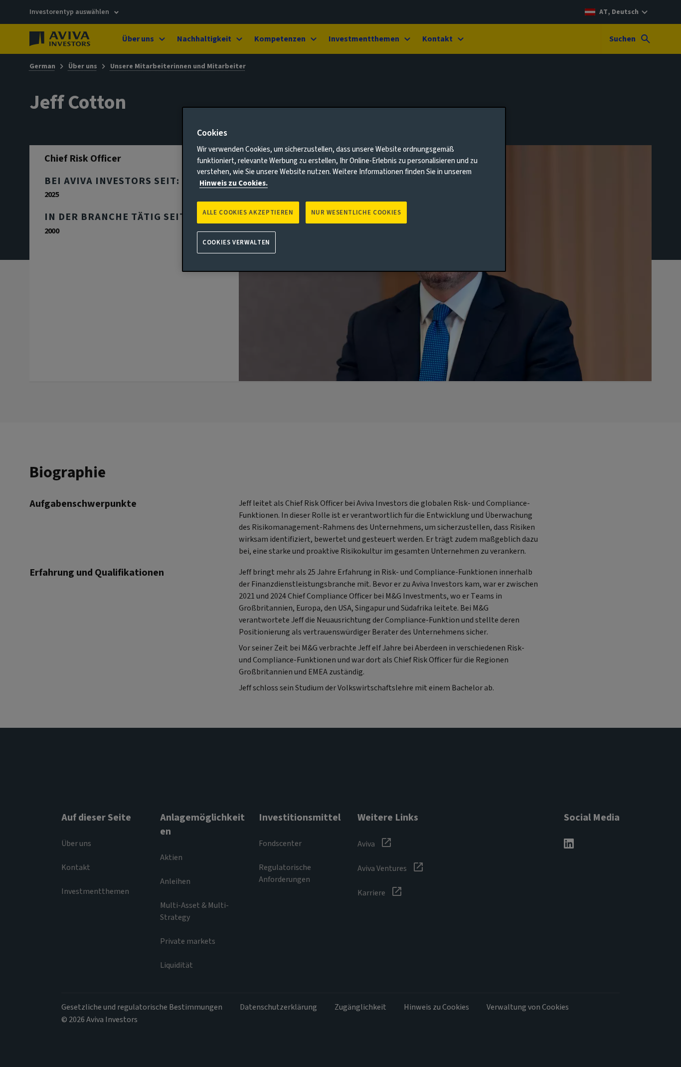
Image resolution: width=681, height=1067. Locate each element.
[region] (344, 189)
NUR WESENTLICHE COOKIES (356, 212)
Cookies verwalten (236, 242)
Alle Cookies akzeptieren (248, 212)
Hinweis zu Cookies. (233, 183)
